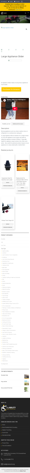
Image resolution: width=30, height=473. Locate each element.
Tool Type (3, 248)
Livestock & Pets (5, 265)
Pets (3, 279)
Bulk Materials (5, 293)
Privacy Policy (5, 443)
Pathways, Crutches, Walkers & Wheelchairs (11, 307)
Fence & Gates (5, 271)
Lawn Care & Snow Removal (8, 259)
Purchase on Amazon (11, 89)
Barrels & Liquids (6, 291)
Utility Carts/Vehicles (6, 313)
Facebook (4, 1)
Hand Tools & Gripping (7, 332)
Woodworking (5, 342)
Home (3, 424)
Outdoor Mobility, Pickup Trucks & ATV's (10, 303)
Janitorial (4, 252)
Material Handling (6, 289)
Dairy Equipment (5, 269)
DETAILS (7, 182)
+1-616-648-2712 (8, 459)
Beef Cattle (4, 267)
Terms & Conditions (6, 445)
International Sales (6, 435)
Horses (3, 275)
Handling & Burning (6, 356)
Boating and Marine (6, 320)
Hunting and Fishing (6, 322)
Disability (3, 239)
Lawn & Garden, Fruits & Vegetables (9, 254)
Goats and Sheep (5, 273)
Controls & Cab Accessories (8, 346)
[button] (26, 29)
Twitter (11, 1)
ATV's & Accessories (6, 305)
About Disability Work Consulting (9, 427)
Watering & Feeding (6, 287)
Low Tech (3, 245)
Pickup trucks (5, 309)
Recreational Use (5, 315)
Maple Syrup (5, 360)
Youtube (17, 1)
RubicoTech (23, 471)
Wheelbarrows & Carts (7, 301)
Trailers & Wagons (6, 299)
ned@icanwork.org (9, 464)
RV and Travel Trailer (6, 324)
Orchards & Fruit (5, 261)
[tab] (6, 123)
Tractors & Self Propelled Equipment (9, 344)
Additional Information (18, 123)
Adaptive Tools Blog (6, 430)
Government (5, 432)
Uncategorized (4, 363)
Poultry (3, 281)
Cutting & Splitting (6, 354)
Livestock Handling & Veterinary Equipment (11, 277)
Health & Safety (5, 251)
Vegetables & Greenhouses (7, 263)
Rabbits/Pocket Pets (6, 283)
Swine (3, 285)
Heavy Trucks (5, 297)
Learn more (19, 9)
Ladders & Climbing (6, 338)
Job (2, 242)
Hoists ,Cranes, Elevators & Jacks (9, 334)
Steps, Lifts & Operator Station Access (10, 350)
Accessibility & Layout (6, 328)
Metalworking (5, 340)
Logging (4, 358)
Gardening (4, 257)
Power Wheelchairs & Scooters (8, 311)
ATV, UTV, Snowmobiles (7, 318)
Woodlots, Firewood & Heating (8, 352)
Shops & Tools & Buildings (7, 326)
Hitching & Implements (7, 348)
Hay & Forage (5, 295)
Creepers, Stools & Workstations (9, 330)
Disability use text (6, 123)
